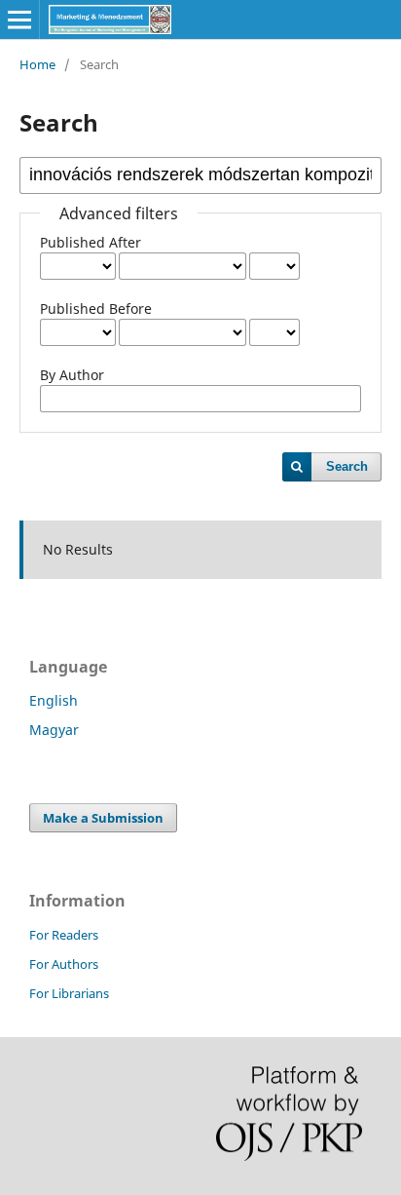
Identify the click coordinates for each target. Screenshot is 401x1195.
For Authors (63, 964)
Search (347, 466)
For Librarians (69, 993)
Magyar (54, 729)
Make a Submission (103, 818)
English (53, 700)
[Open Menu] (19, 19)
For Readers (63, 935)
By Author (72, 375)
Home (37, 64)
